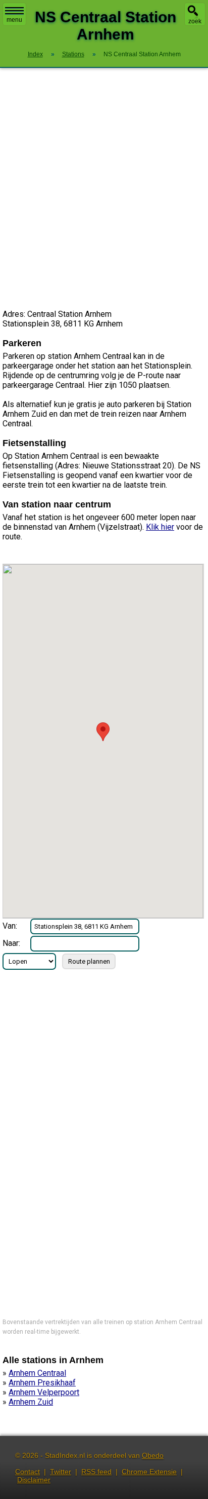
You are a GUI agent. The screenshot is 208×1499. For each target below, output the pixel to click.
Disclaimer (33, 1480)
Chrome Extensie (149, 1472)
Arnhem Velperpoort (44, 1392)
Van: (10, 926)
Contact (27, 1472)
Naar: (11, 943)
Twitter (60, 1472)
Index (35, 54)
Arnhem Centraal (37, 1373)
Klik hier (160, 527)
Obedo (153, 1455)
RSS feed (96, 1472)
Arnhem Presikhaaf (42, 1382)
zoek (194, 21)
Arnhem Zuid (31, 1402)
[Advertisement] (104, 188)
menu (14, 19)
